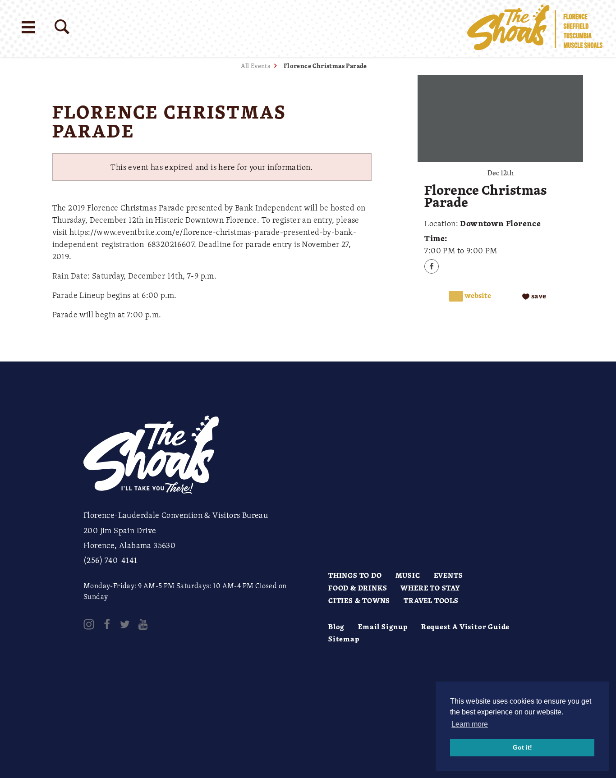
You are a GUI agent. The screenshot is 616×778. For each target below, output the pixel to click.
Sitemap (343, 639)
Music (407, 575)
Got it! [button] (522, 747)
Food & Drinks (357, 588)
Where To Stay (430, 588)
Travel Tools (431, 600)
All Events (255, 65)
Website (477, 295)
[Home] (535, 28)
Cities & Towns (359, 600)
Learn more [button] (469, 724)
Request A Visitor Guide (465, 626)
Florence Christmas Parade (325, 65)
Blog (336, 626)
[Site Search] (62, 27)
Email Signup (383, 626)
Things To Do (355, 575)
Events (448, 575)
